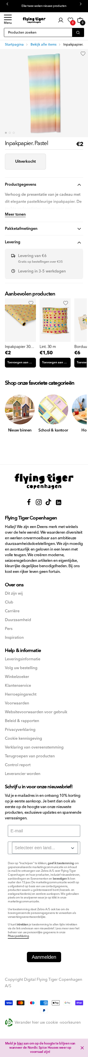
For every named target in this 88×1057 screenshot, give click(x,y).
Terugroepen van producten (30, 756)
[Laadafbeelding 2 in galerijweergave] (10, 133)
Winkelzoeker (17, 676)
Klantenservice (18, 685)
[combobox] (45, 848)
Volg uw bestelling (21, 668)
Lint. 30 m (48, 346)
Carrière (12, 611)
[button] (8, 20)
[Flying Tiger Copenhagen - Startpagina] (44, 481)
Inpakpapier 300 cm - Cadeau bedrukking (19, 346)
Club (9, 602)
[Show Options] (72, 848)
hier (20, 1043)
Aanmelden (44, 957)
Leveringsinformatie (22, 659)
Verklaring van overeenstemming (34, 747)
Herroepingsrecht (20, 694)
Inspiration (14, 637)
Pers (8, 628)
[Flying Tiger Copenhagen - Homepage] (34, 20)
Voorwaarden (17, 703)
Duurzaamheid (18, 620)
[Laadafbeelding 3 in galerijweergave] (13, 133)
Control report (18, 765)
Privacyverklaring (20, 729)
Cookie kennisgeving (23, 738)
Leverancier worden (22, 773)
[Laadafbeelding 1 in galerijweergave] (6, 133)
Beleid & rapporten (22, 721)
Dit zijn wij (14, 593)
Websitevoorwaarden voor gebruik (36, 712)
